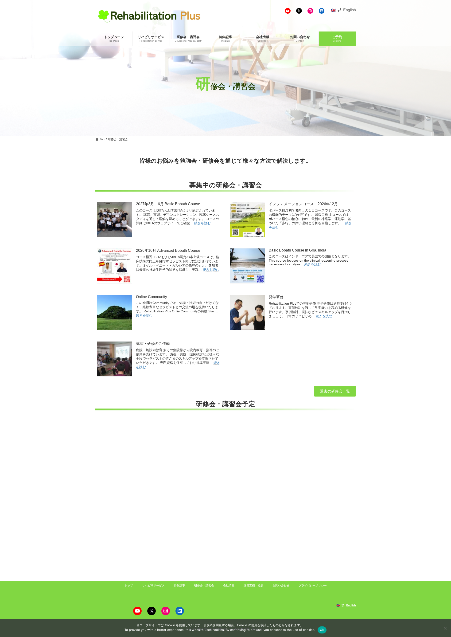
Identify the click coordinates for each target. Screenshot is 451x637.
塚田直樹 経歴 (253, 585)
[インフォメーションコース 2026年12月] (247, 220)
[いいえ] (445, 628)
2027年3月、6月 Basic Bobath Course (168, 204)
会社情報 (228, 585)
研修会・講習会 (204, 585)
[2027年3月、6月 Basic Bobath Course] (114, 220)
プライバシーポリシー (313, 585)
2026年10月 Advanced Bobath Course (168, 250)
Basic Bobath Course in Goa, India (297, 250)
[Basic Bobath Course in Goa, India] (247, 266)
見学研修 (276, 297)
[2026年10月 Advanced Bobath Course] (114, 266)
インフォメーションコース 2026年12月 (303, 204)
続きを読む (202, 223)
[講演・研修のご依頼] (114, 359)
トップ (128, 585)
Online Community (151, 297)
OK (322, 630)
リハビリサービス (153, 585)
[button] (335, 391)
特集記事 (179, 585)
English (349, 10)
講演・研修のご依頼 (153, 344)
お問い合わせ (280, 585)
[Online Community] (114, 313)
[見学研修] (247, 313)
